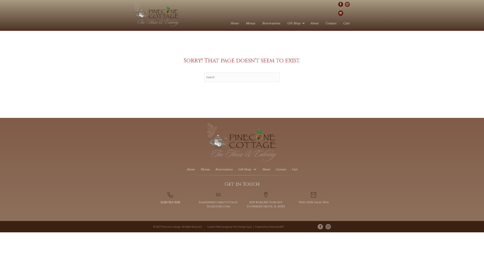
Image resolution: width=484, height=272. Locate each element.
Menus (250, 23)
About (314, 23)
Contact (330, 23)
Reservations (271, 23)
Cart (346, 23)
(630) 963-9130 (170, 202)
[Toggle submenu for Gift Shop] (255, 169)
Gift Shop (293, 23)
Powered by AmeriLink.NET (269, 226)
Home (234, 23)
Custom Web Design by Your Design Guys (229, 226)
